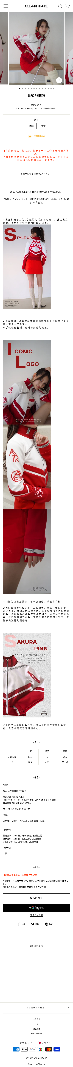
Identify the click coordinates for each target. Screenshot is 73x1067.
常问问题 (36, 1019)
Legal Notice (36, 1033)
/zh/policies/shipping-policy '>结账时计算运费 (37, 108)
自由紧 (31, 126)
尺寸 (36, 120)
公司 (36, 1024)
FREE (43, 126)
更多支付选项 (36, 915)
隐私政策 (36, 1028)
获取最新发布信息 (36, 1008)
